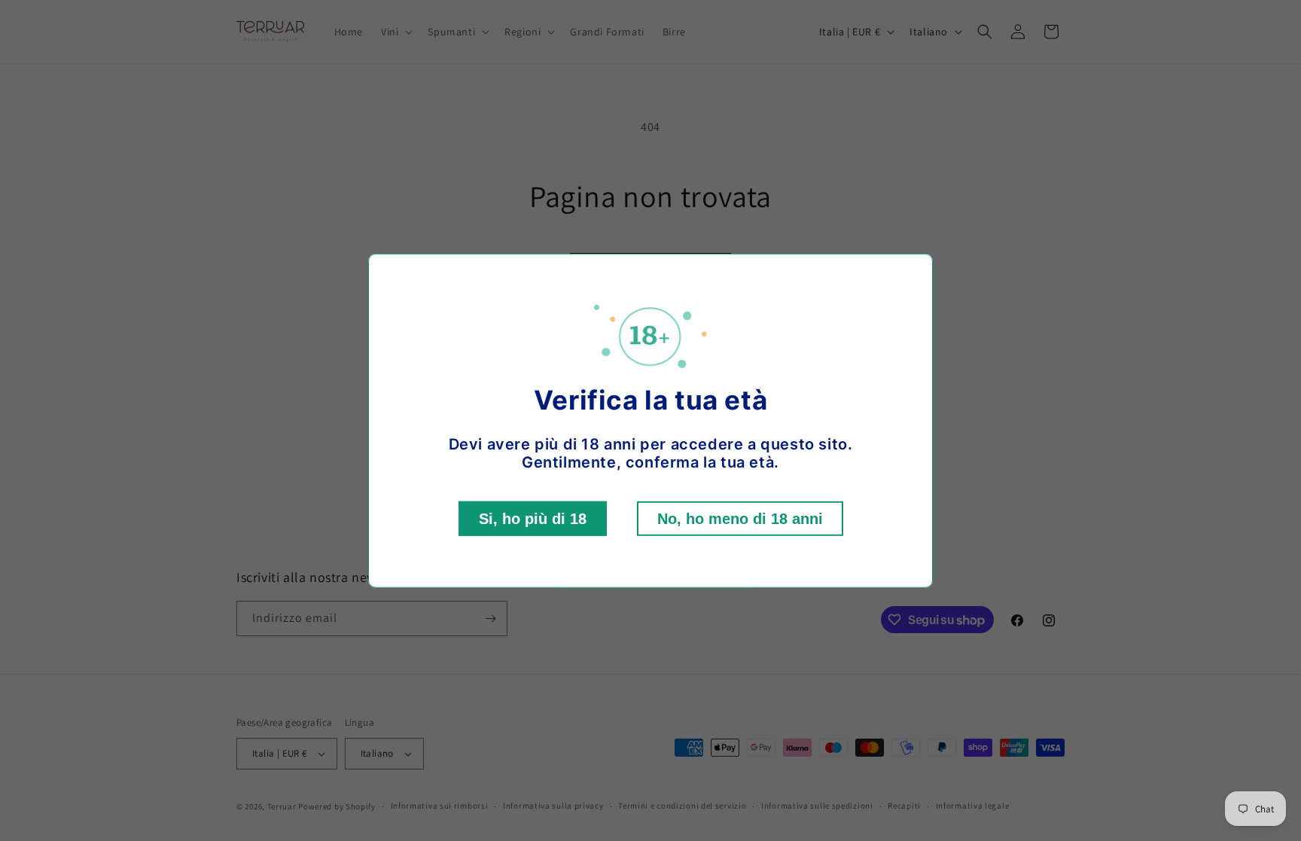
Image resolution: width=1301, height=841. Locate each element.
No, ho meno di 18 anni (740, 518)
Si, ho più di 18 (533, 518)
